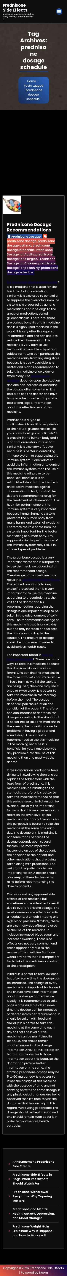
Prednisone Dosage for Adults (30, 252)
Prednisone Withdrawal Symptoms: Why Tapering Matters (32, 1196)
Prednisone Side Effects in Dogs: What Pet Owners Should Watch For (32, 1179)
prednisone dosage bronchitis (28, 247)
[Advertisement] (33, 145)
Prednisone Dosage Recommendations (29, 227)
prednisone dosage (21, 241)
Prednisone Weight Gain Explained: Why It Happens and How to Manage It (32, 1231)
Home (31, 81)
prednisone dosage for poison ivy (31, 265)
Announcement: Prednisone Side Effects (33, 1164)
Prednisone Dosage (26, 236)
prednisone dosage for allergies (29, 256)
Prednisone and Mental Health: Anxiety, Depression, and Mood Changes (33, 1213)
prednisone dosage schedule (32, 270)
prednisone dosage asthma (31, 243)
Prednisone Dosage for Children (31, 261)
